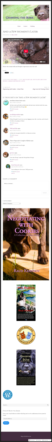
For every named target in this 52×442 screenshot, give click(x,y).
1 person (16, 135)
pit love (12, 153)
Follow (6, 422)
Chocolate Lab (27, 79)
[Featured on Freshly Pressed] (7, 399)
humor (5, 81)
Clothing (32, 26)
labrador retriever (14, 81)
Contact (25, 26)
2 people (16, 109)
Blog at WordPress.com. (26, 436)
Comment (45, 192)
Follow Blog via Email (11, 411)
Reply (11, 110)
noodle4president (15, 114)
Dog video (14, 79)
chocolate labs (38, 79)
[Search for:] (26, 405)
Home (19, 26)
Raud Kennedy (15, 165)
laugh (23, 81)
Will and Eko (13, 128)
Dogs (45, 79)
